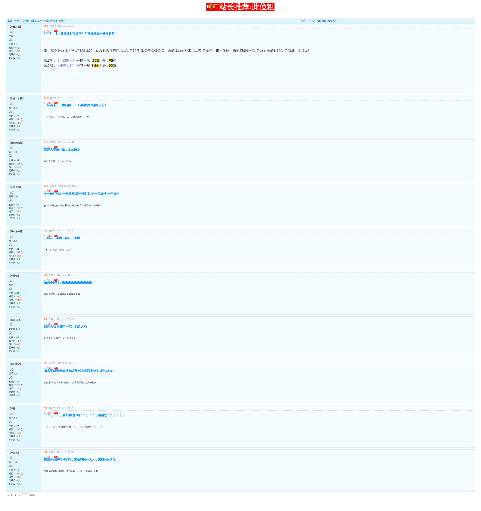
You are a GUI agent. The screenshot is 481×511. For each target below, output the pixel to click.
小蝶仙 (14, 275)
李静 (13, 408)
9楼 (46, 452)
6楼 (46, 319)
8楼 (46, 407)
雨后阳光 (15, 364)
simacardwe (16, 320)
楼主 (46, 26)
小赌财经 (15, 26)
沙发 (46, 97)
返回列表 (321, 20)
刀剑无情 (15, 187)
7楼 (46, 363)
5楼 (46, 275)
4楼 (46, 230)
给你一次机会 (17, 98)
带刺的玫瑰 (16, 142)
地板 (46, 186)
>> (18, 495)
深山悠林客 (16, 231)
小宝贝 (14, 452)
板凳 (46, 142)
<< (7, 495)
